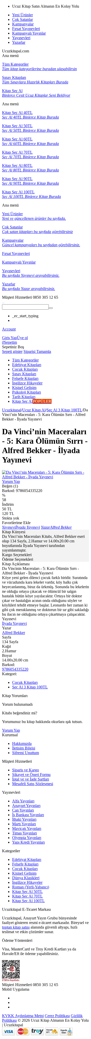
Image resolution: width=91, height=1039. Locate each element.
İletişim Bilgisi (23, 748)
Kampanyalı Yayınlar (29, 33)
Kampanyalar (23, 24)
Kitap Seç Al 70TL (27, 896)
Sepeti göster (12, 351)
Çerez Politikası (57, 1016)
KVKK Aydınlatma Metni (23, 1016)
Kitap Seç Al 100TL (28, 901)
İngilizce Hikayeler (27, 882)
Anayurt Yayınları (26, 805)
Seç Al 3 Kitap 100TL (64, 410)
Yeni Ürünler (22, 15)
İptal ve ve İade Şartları (30, 779)
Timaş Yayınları (24, 833)
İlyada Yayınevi (14, 623)
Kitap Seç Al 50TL (27, 891)
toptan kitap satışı (16, 927)
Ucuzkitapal (11, 410)
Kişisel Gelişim (24, 873)
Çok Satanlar (22, 19)
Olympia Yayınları (26, 837)
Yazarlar (18, 42)
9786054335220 (15, 669)
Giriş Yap (9, 338)
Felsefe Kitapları (25, 864)
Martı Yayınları (24, 824)
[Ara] (51, 308)
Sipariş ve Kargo (25, 770)
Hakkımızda (22, 743)
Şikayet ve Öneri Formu (31, 774)
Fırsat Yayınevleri (26, 28)
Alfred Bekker (13, 632)
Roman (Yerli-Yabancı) (30, 887)
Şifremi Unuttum (25, 753)
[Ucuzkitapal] (3, 302)
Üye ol (22, 338)
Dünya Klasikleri (25, 878)
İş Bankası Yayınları (28, 815)
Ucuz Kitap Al (34, 410)
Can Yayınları (23, 810)
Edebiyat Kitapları (26, 859)
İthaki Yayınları (24, 819)
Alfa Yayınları (23, 801)
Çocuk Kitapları (25, 682)
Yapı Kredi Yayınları (28, 842)
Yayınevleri (21, 38)
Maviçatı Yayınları (26, 828)
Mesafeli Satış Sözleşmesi (32, 784)
